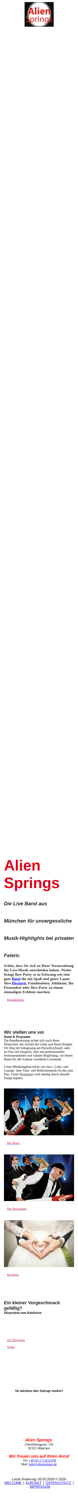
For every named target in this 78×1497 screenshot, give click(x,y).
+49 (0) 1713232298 (42, 1460)
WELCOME (13, 1483)
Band (16, 979)
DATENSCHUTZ (58, 1483)
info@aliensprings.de (43, 1464)
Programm (26, 1074)
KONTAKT (34, 1483)
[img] (39, 14)
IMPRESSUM (40, 1486)
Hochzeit (19, 983)
